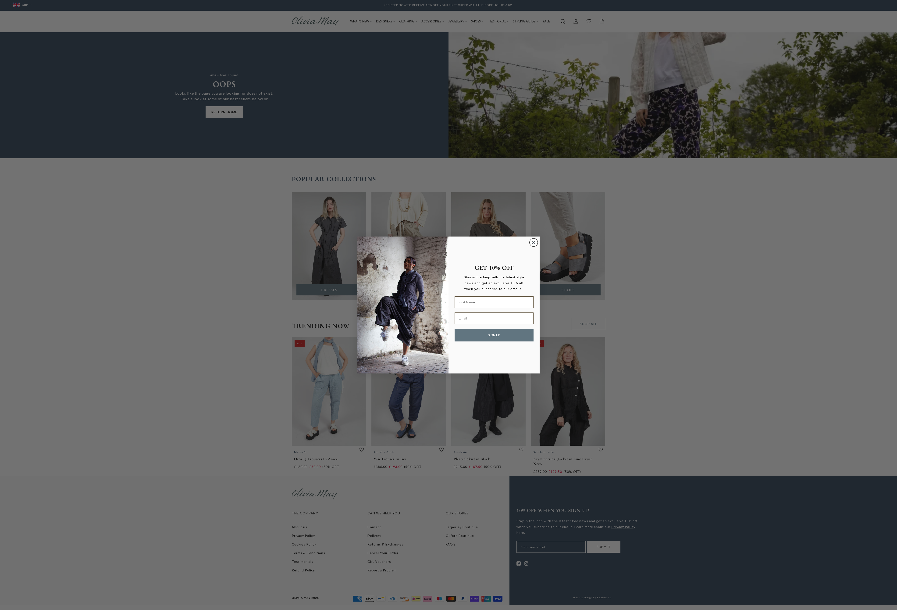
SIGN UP (494, 335)
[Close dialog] (534, 242)
